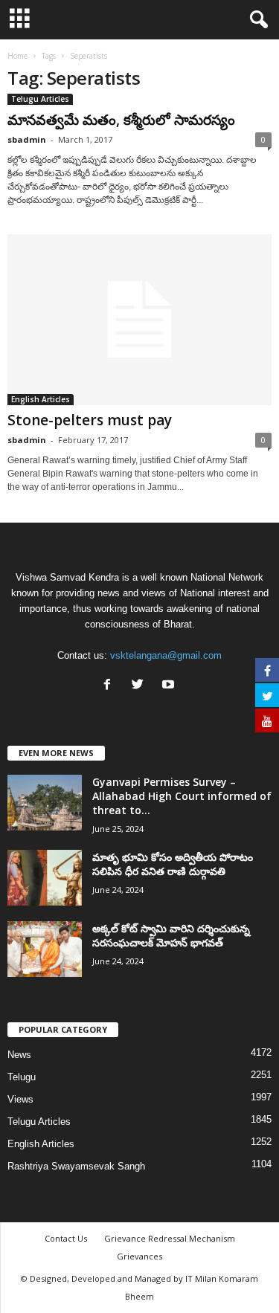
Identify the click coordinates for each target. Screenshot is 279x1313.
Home (17, 56)
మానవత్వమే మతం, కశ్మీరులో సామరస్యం (121, 119)
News (19, 1054)
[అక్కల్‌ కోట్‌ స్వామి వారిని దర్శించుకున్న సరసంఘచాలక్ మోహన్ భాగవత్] (44, 949)
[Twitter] (141, 685)
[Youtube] (170, 685)
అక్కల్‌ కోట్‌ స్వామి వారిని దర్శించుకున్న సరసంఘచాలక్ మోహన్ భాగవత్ (171, 935)
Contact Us (66, 1238)
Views (20, 1099)
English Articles (40, 399)
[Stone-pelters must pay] (139, 319)
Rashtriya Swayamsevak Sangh (76, 1166)
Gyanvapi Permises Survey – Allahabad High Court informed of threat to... (182, 796)
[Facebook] (110, 685)
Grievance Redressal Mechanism (169, 1238)
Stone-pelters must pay (89, 420)
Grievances (139, 1256)
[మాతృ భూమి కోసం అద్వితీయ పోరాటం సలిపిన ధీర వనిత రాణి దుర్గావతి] (44, 878)
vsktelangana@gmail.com (166, 655)
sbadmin (26, 139)
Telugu (21, 1077)
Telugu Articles (40, 99)
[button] (256, 20)
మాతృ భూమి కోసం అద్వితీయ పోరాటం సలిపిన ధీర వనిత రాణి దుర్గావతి (172, 864)
